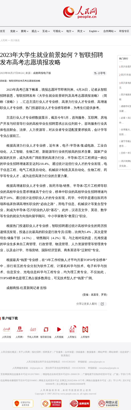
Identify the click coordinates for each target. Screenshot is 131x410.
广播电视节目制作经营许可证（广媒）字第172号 (107, 374)
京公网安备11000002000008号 (70, 384)
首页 (2, 31)
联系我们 (65, 355)
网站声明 (102, 352)
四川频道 (15, 40)
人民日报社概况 (8, 352)
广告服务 (58, 352)
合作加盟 (69, 352)
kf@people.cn (36, 368)
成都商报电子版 (42, 73)
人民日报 (6, 337)
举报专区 (124, 31)
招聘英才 (47, 352)
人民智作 (85, 337)
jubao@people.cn (97, 362)
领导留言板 (45, 337)
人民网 (3, 40)
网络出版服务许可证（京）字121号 (103, 380)
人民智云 (72, 337)
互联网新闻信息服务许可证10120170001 (20, 374)
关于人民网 (24, 352)
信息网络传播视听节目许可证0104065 (18, 380)
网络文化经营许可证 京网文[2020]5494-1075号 (62, 380)
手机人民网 (32, 337)
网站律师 (113, 352)
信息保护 (124, 352)
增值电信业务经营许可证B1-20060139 (61, 374)
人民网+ (20, 337)
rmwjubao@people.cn (109, 368)
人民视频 (58, 337)
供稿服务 (80, 352)
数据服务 (91, 352)
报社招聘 (36, 352)
